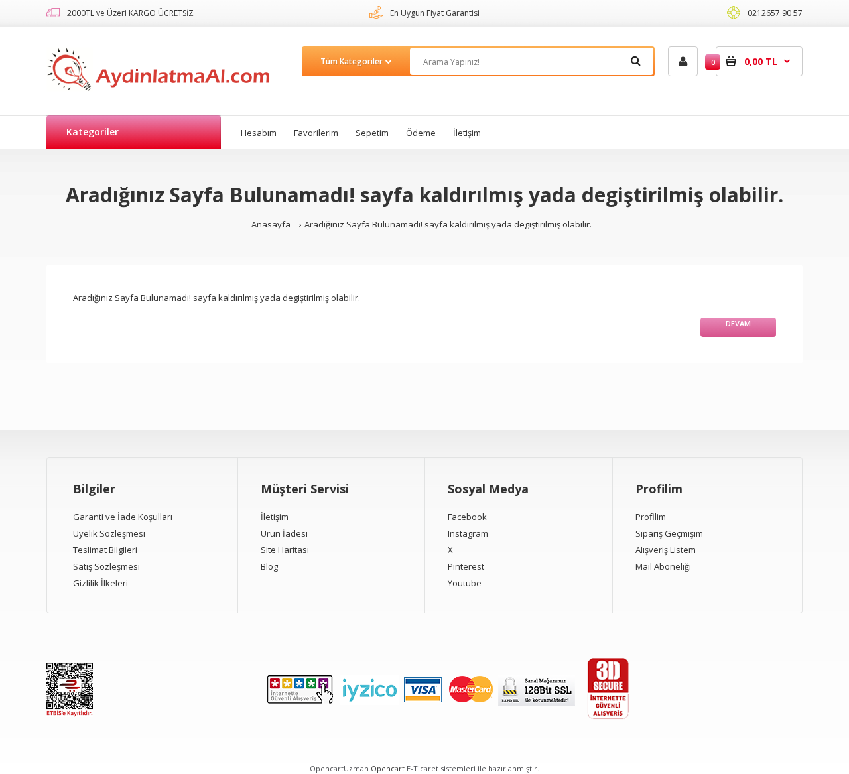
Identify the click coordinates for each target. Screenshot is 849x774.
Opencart (388, 768)
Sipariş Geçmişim (669, 533)
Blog (269, 566)
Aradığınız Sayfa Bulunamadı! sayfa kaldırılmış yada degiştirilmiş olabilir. (448, 224)
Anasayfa (271, 224)
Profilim (650, 517)
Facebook (467, 517)
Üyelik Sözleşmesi (109, 533)
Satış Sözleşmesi (106, 566)
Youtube (465, 583)
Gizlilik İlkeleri (100, 583)
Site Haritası (285, 550)
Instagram (468, 533)
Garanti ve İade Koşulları (122, 517)
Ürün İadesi (284, 533)
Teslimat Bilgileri (105, 550)
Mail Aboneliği (663, 566)
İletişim (275, 517)
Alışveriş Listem (665, 550)
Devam (738, 323)
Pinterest (466, 566)
